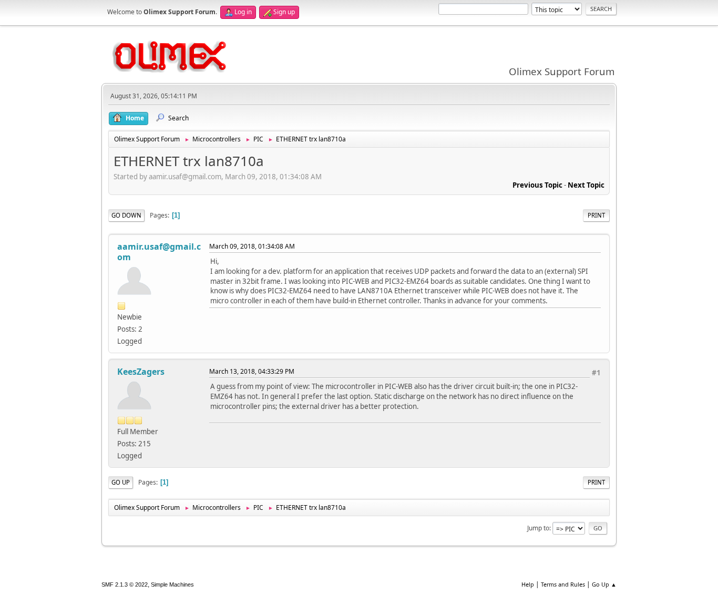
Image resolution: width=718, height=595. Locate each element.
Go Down (126, 215)
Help (527, 584)
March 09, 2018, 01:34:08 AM (252, 246)
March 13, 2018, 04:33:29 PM (251, 371)
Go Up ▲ (604, 584)
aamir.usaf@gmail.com (159, 252)
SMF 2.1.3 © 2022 (124, 584)
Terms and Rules (563, 584)
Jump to (538, 528)
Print (596, 215)
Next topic (586, 185)
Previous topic (537, 185)
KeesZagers (141, 371)
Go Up (120, 482)
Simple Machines (172, 584)
